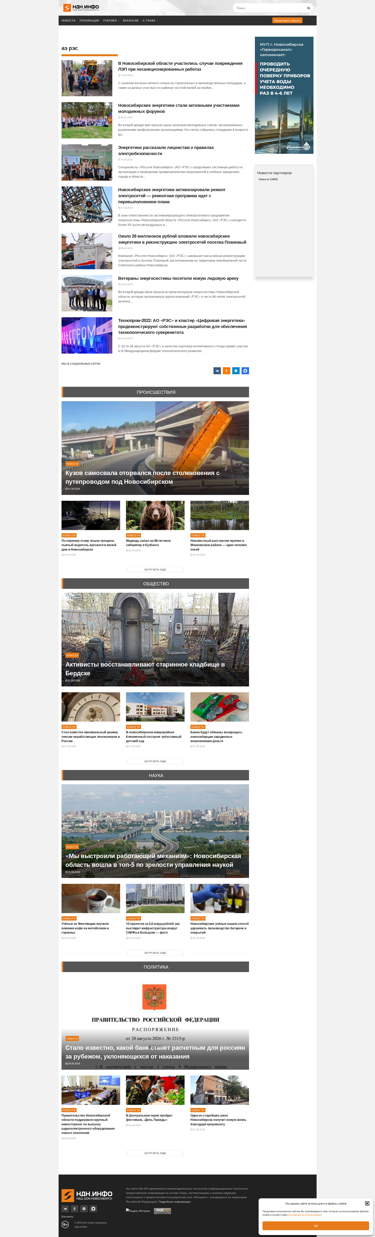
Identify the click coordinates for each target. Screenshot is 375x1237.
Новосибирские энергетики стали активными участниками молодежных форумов (178, 108)
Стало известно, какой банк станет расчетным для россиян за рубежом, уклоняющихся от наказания (155, 1052)
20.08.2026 (134, 937)
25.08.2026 (73, 871)
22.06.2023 (126, 284)
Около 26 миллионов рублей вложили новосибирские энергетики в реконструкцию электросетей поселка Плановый (182, 239)
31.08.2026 (73, 488)
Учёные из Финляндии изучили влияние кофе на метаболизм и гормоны (85, 928)
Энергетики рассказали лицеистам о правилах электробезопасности (166, 150)
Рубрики (110, 20)
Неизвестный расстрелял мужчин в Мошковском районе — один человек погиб (218, 545)
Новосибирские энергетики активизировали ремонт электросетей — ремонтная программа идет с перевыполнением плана (172, 195)
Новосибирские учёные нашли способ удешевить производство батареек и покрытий (219, 928)
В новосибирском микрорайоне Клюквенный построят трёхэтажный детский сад (153, 736)
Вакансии (130, 20)
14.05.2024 (126, 159)
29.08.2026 (73, 1063)
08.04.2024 (126, 248)
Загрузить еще (155, 569)
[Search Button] (309, 8)
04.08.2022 (126, 338)
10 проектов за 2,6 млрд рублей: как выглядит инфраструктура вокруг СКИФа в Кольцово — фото (153, 928)
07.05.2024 (126, 207)
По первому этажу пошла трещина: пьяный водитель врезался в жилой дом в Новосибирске (89, 545)
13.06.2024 (126, 75)
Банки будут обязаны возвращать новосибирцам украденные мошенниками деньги (216, 736)
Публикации (89, 20)
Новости (68, 20)
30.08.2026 (69, 554)
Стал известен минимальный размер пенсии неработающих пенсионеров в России (91, 736)
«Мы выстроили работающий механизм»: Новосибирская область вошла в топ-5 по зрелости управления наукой (153, 860)
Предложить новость (287, 20)
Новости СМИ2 (268, 179)
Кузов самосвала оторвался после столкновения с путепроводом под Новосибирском (142, 477)
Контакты (67, 1216)
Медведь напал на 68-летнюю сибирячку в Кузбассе (148, 542)
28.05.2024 (126, 117)
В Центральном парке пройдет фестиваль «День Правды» (149, 1117)
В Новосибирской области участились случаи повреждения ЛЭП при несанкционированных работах (180, 66)
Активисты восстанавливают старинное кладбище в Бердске (145, 668)
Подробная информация (175, 1201)
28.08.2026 (69, 1138)
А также (149, 20)
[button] (367, 1203)
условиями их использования (305, 1214)
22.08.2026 (69, 937)
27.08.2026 (198, 1129)
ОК (316, 1226)
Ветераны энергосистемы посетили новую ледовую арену (178, 278)
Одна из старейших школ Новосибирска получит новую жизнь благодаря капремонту (218, 1119)
